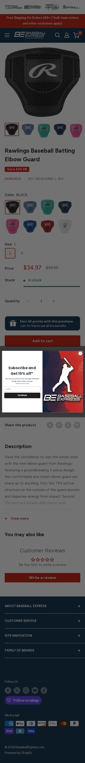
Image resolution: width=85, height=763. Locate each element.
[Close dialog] (80, 353)
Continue (22, 395)
